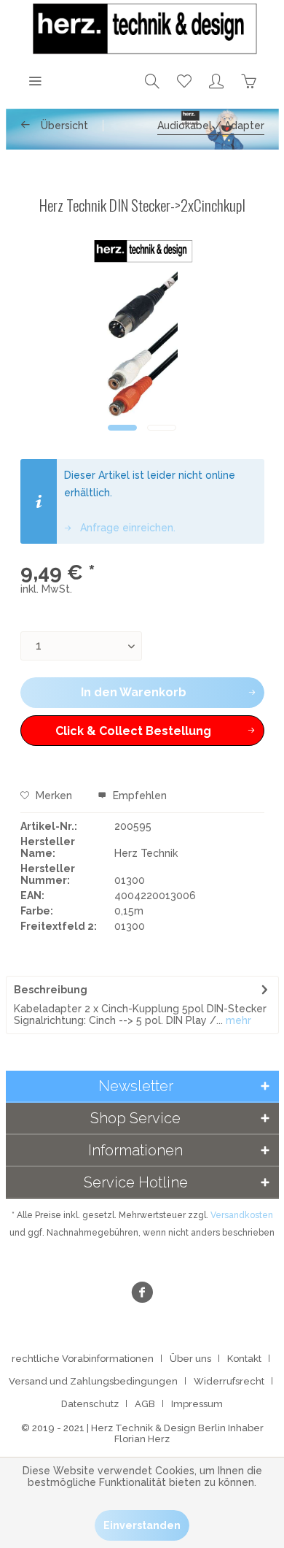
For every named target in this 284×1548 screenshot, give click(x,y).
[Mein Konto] (216, 80)
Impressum (197, 1403)
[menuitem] (35, 80)
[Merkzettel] (184, 80)
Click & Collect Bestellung (133, 731)
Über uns (190, 1358)
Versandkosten (241, 1215)
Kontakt (244, 1358)
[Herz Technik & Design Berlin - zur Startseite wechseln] (142, 29)
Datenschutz (90, 1403)
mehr (237, 1020)
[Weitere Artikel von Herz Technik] (142, 251)
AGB (145, 1403)
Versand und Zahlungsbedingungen (93, 1381)
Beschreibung (50, 990)
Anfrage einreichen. (126, 528)
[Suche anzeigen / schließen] (152, 80)
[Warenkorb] (248, 80)
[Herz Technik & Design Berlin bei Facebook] (142, 1294)
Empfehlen (138, 795)
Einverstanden (142, 1525)
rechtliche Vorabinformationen (83, 1358)
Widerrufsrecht (229, 1381)
